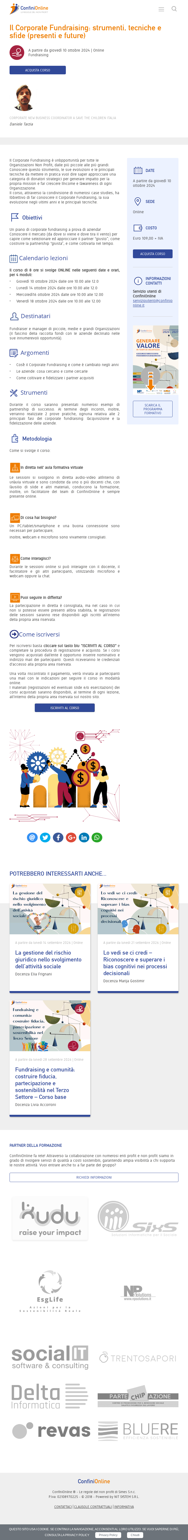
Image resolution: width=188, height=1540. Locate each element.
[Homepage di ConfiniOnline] (94, 1481)
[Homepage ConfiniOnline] (29, 9)
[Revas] (50, 1430)
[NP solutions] (138, 1293)
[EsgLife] (50, 1293)
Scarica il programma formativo (152, 409)
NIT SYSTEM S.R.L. (126, 1497)
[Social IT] (50, 1357)
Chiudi (135, 1535)
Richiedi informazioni (94, 1177)
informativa (124, 1507)
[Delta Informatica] (50, 1396)
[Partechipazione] (138, 1396)
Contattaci (63, 1507)
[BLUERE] (138, 1430)
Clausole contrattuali (93, 1507)
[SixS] (138, 1218)
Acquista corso (37, 70)
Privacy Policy (108, 1535)
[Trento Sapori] (138, 1357)
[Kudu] (50, 1218)
